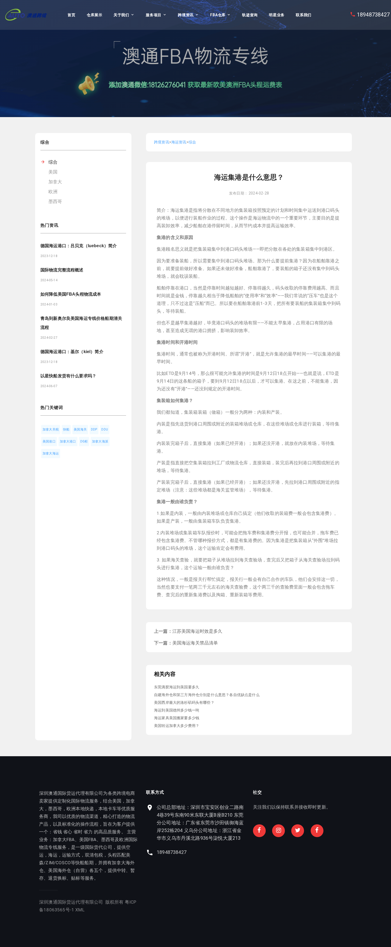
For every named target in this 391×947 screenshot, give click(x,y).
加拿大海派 (100, 441)
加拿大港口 (68, 441)
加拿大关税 (51, 429)
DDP (94, 429)
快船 (66, 429)
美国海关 (80, 429)
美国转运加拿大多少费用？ (176, 725)
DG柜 (84, 441)
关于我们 (121, 15)
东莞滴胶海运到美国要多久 (176, 687)
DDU (104, 429)
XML (80, 909)
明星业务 (277, 15)
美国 (52, 172)
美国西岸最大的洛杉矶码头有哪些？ (184, 702)
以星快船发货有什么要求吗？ (68, 376)
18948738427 (373, 14)
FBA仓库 (218, 15)
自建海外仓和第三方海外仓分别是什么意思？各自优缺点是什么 (207, 695)
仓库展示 (94, 15)
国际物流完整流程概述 (62, 270)
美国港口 (49, 441)
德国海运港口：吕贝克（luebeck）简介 (78, 245)
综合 (52, 162)
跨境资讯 (186, 15)
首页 (71, 15)
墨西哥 (55, 201)
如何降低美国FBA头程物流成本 (70, 294)
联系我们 (303, 15)
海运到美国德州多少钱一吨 (176, 710)
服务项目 (153, 15)
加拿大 (55, 181)
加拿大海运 (51, 453)
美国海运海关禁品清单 (195, 643)
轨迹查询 (250, 15)
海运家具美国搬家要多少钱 (176, 718)
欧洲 (52, 191)
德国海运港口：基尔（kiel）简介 (71, 351)
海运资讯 (178, 142)
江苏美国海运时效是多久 (197, 631)
